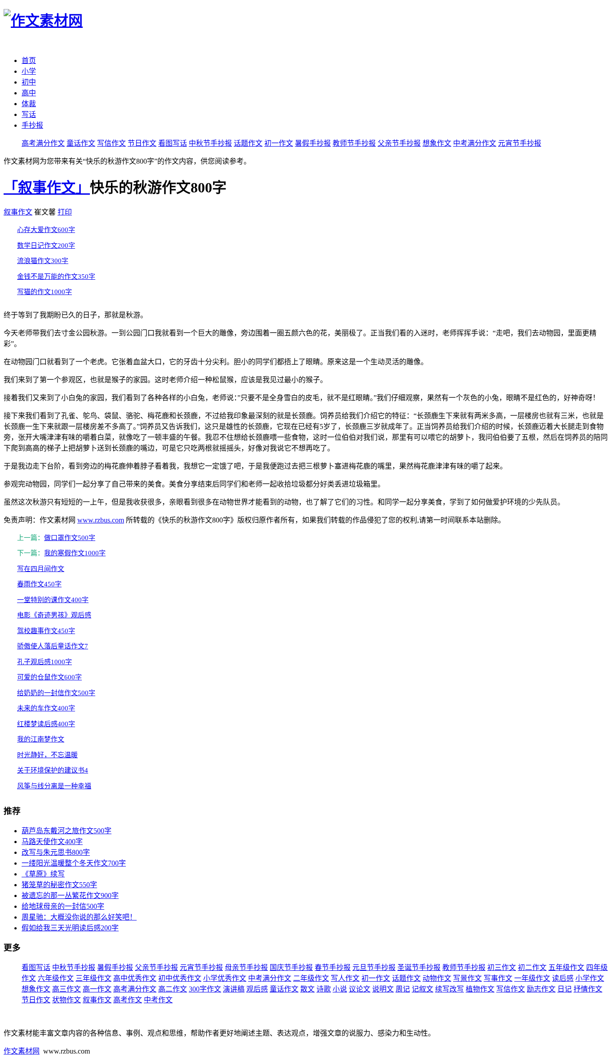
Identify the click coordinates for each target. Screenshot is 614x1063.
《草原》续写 (43, 874)
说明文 (383, 989)
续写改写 (449, 989)
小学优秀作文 (224, 978)
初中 (29, 82)
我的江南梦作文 (40, 739)
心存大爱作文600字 (46, 229)
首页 (29, 60)
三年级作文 (93, 978)
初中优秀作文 (179, 978)
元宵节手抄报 (519, 143)
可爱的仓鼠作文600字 (49, 677)
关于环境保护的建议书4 (52, 770)
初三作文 (501, 967)
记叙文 (422, 989)
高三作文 (66, 989)
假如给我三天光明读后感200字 (70, 928)
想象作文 (437, 143)
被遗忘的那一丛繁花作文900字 (70, 895)
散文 (307, 989)
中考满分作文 (474, 143)
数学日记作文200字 (46, 245)
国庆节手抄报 (291, 967)
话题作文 (248, 143)
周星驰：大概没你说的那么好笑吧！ (79, 917)
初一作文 (278, 143)
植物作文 (480, 989)
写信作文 (111, 143)
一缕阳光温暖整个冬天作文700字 (74, 863)
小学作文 (589, 978)
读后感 (563, 978)
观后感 (257, 989)
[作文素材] (43, 21)
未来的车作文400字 (46, 708)
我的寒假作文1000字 (75, 553)
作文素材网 (22, 1051)
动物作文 (437, 978)
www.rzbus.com (100, 520)
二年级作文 (311, 978)
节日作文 (142, 143)
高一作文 (97, 989)
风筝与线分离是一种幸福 (54, 786)
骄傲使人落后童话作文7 (52, 646)
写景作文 (467, 978)
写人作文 (345, 978)
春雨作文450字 (39, 584)
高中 (29, 93)
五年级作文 (566, 967)
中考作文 (158, 1000)
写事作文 (498, 978)
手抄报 (32, 125)
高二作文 (172, 989)
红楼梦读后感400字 (46, 724)
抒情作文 (588, 989)
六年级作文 (56, 978)
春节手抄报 (333, 967)
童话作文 (81, 143)
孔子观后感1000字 (44, 661)
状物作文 (66, 1000)
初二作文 (532, 967)
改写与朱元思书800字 (56, 852)
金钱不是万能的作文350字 (56, 276)
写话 (29, 114)
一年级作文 (532, 978)
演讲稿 (234, 989)
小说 (340, 989)
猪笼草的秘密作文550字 (59, 885)
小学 (29, 71)
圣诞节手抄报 (418, 967)
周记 (403, 989)
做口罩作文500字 (69, 537)
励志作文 (541, 989)
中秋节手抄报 (210, 143)
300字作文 (205, 989)
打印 (65, 212)
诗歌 (323, 989)
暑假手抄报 (313, 143)
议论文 (359, 989)
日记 (564, 989)
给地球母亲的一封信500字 (63, 906)
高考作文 (127, 1000)
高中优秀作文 (134, 978)
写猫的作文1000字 (44, 291)
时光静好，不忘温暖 (47, 755)
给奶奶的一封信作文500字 (56, 693)
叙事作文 (18, 212)
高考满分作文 (43, 143)
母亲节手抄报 (246, 967)
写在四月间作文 (40, 568)
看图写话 (172, 143)
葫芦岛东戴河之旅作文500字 (66, 831)
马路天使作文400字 (52, 841)
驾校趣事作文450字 (46, 630)
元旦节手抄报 (374, 967)
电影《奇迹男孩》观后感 (54, 615)
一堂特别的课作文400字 (53, 599)
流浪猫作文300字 (42, 260)
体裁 (29, 103)
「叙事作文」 (47, 187)
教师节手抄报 (354, 143)
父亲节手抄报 (399, 143)
